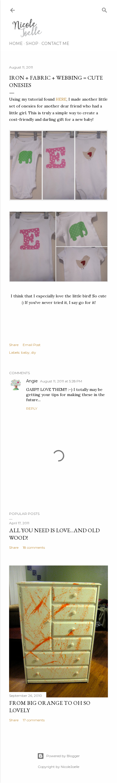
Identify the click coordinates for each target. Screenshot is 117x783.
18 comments (34, 547)
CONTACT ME (55, 43)
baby (25, 352)
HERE (61, 99)
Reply (31, 408)
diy (33, 352)
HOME (16, 43)
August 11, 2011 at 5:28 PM (61, 381)
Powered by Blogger (63, 756)
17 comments (34, 720)
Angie (32, 381)
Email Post (32, 345)
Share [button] (13, 345)
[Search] (104, 8)
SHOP (32, 43)
